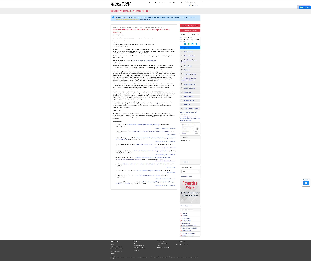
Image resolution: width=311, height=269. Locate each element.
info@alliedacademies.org (163, 247)
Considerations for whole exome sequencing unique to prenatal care (152, 151)
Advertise (187, 104)
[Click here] (190, 128)
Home (151, 3)
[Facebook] (176, 244)
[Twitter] (180, 244)
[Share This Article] (183, 44)
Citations (187, 70)
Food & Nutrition (186, 220)
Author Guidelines (189, 56)
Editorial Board (188, 52)
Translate (194, 6)
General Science (186, 223)
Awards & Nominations (190, 30)
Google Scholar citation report (188, 112)
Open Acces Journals (116, 246)
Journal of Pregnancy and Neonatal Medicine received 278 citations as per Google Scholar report (190, 118)
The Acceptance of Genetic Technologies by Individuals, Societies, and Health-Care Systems (146, 164)
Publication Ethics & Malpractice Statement (188, 79)
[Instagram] (188, 244)
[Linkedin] (184, 244)
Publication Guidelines (116, 251)
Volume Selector (189, 96)
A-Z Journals (157, 3)
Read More (186, 162)
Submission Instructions (117, 249)
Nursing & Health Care (188, 235)
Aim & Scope (188, 66)
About (163, 3)
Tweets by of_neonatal (186, 206)
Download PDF (195, 34)
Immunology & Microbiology (189, 228)
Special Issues (188, 92)
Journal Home (185, 48)
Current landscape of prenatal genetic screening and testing (143, 124)
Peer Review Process (190, 74)
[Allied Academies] (121, 4)
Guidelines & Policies (173, 3)
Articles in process (189, 88)
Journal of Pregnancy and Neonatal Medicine (144, 60)
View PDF (185, 34)
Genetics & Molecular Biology (190, 225)
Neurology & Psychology (188, 233)
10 (129, 107)
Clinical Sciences (186, 218)
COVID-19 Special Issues (191, 108)
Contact (183, 3)
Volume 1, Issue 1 (186, 176)
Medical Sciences (186, 230)
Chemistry (184, 213)
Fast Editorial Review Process (189, 61)
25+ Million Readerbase (191, 26)
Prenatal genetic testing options (144, 144)
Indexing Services (189, 100)
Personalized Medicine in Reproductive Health (147, 170)
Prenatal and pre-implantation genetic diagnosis (148, 175)
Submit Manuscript (189, 84)
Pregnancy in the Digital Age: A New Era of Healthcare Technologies (150, 131)
